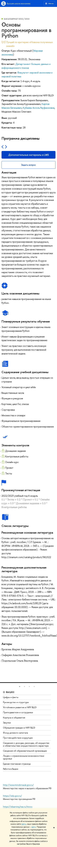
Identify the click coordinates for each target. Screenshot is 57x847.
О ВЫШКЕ (9, 692)
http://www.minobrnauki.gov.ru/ (18, 784)
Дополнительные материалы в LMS (28, 154)
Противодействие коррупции (18, 737)
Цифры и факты (10, 697)
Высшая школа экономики (18, 3)
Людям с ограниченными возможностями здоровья (23, 757)
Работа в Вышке (10, 768)
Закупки (7, 722)
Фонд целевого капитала (15, 732)
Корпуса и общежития (14, 717)
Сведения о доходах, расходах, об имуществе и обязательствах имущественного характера (26, 744)
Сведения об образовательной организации (25, 750)
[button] (19, 686)
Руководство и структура (16, 702)
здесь (24, 824)
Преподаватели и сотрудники (18, 712)
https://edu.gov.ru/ (12, 795)
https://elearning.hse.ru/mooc (17, 806)
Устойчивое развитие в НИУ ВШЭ (19, 707)
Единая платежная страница (17, 763)
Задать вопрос (28, 164)
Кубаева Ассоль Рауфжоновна (38, 107)
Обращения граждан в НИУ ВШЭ (19, 727)
